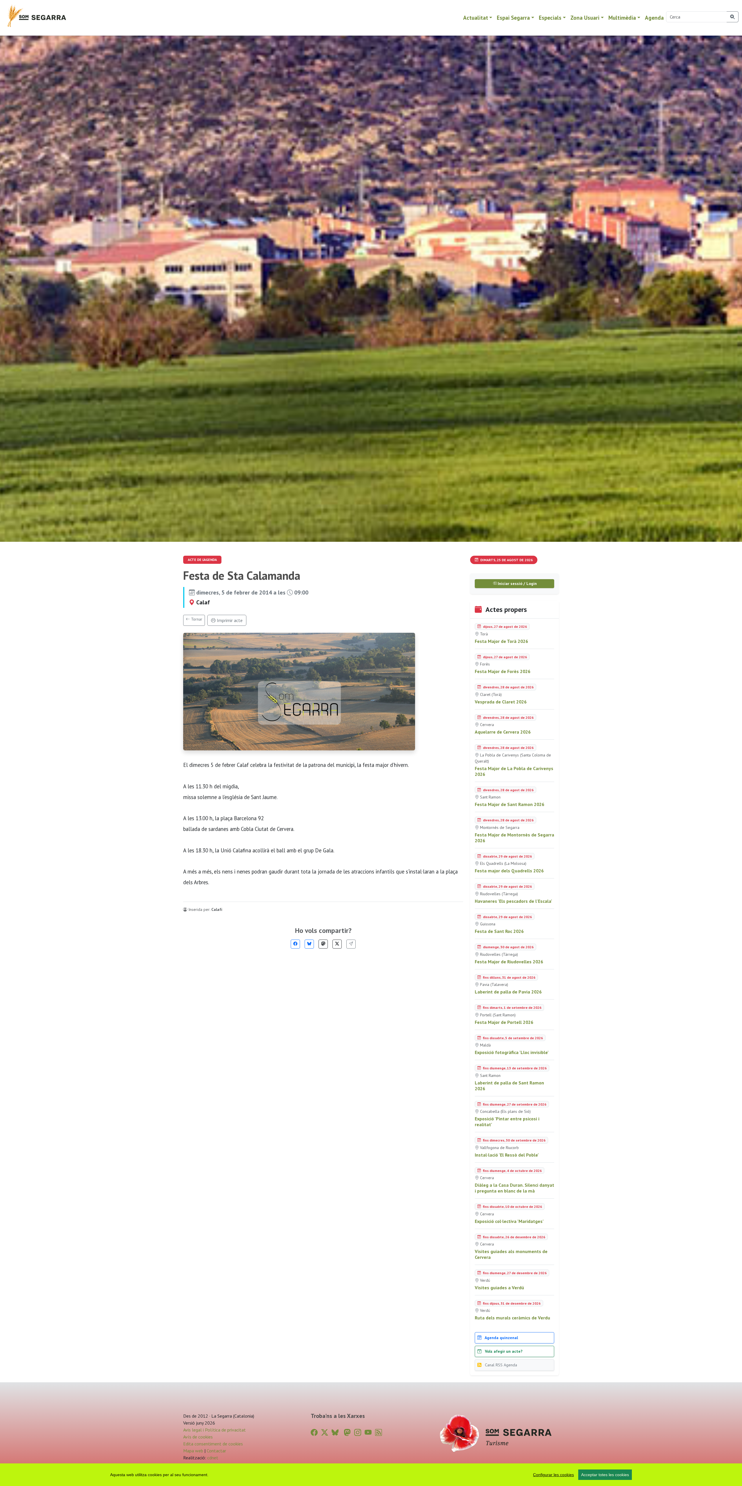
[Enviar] (351, 944)
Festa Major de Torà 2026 (501, 641)
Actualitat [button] (475, 17)
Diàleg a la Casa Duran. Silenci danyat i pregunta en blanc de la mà (514, 1188)
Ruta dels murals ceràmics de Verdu (512, 1318)
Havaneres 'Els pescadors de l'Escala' (513, 901)
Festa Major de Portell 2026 (504, 1022)
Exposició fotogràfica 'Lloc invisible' (512, 1052)
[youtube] (368, 1432)
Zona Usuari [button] (584, 17)
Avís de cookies (198, 1437)
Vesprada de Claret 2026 (501, 702)
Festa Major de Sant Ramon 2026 (509, 804)
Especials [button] (550, 17)
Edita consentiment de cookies (213, 1444)
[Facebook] (295, 944)
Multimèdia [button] (622, 17)
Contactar (216, 1451)
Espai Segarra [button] (513, 17)
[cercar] (733, 16)
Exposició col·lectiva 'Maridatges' (509, 1221)
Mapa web (193, 1451)
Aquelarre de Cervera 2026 (503, 732)
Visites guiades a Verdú (499, 1287)
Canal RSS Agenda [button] (500, 1365)
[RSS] (378, 1432)
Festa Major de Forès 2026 (502, 671)
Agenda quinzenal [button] (501, 1337)
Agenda (654, 17)
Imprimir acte (229, 620)
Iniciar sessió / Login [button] (517, 583)
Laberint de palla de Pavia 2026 (508, 992)
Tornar (196, 619)
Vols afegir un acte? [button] (503, 1351)
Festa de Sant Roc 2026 (499, 931)
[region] (371, 1474)
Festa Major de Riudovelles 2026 (509, 961)
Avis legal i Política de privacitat (214, 1430)
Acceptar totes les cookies (605, 1474)
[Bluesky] (309, 944)
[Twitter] (337, 944)
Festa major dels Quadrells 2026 (509, 871)
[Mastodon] (323, 944)
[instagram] (357, 1432)
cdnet (212, 1458)
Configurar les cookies (553, 1474)
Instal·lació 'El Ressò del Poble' (507, 1155)
